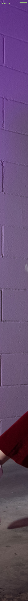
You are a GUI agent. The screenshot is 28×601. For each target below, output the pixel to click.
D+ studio (5, 3)
